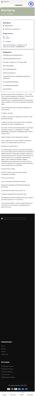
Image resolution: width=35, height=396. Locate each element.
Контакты (3, 348)
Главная (3, 13)
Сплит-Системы (5, 374)
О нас (2, 346)
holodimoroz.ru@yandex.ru (13, 29)
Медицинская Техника (7, 369)
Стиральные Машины (7, 371)
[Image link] (13, 278)
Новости (3, 351)
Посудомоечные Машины (8, 377)
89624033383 (9, 25)
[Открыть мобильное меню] (1, 5)
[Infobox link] (18, 5)
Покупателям (4, 354)
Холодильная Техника (7, 366)
